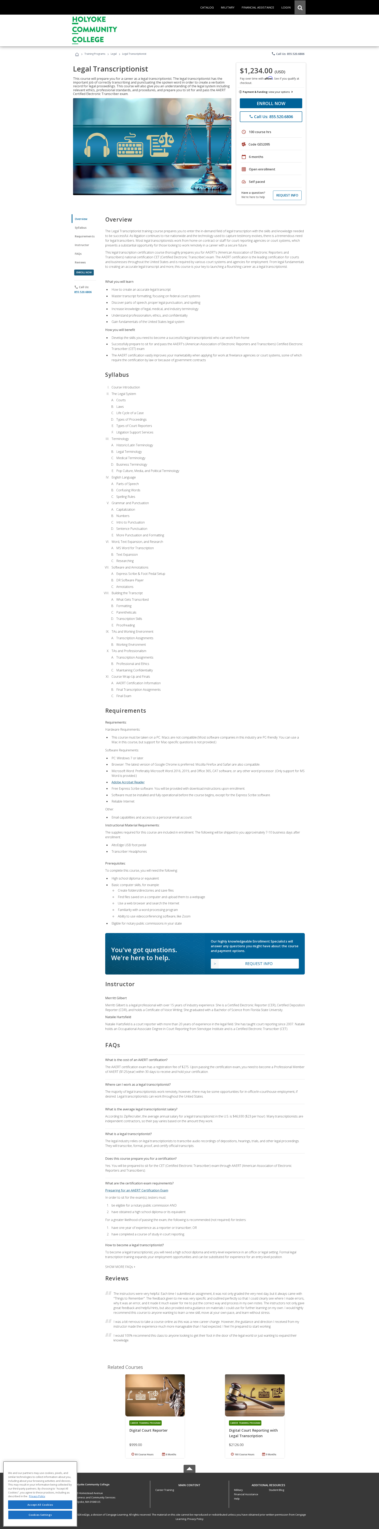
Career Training (164, 1490)
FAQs (78, 254)
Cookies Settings (40, 1515)
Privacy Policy (195, 1519)
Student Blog (276, 1490)
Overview (81, 219)
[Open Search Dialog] (300, 7)
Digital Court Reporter (148, 1430)
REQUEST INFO (287, 195)
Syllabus (80, 227)
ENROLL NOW (271, 103)
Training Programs (94, 53)
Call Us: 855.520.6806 (287, 54)
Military (238, 1490)
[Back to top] (189, 1484)
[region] (40, 1494)
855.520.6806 (83, 292)
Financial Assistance (246, 1494)
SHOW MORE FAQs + (120, 1267)
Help (237, 1498)
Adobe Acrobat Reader (128, 782)
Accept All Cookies (40, 1504)
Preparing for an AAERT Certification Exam (136, 1190)
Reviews (80, 262)
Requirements (85, 236)
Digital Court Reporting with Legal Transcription (253, 1433)
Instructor (82, 245)
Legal (114, 53)
